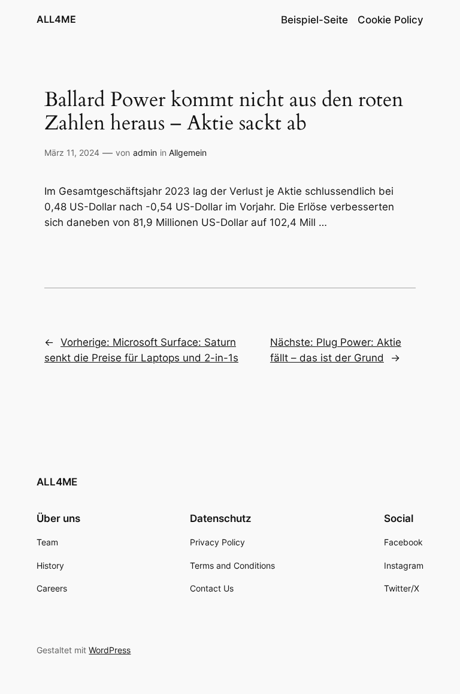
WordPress (110, 650)
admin (145, 152)
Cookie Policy (390, 20)
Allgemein (188, 152)
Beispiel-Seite (314, 20)
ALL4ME (56, 19)
